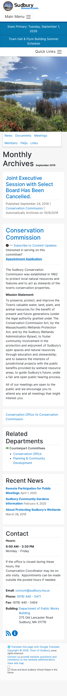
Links (34, 143)
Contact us (13, 656)
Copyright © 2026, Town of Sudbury (28, 650)
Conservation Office (27, 454)
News (8, 135)
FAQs (24, 143)
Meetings (40, 135)
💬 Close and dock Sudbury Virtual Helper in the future (32, 671)
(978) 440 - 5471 (29, 596)
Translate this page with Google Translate (33, 646)
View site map (15, 663)
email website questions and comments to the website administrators (32, 658)
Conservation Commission (24, 208)
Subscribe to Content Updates (35, 245)
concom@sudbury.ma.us (32, 590)
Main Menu (15, 16)
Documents (23, 135)
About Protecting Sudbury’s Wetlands (33, 509)
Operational (30, 693)
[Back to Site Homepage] (21, 6)
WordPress (24, 675)
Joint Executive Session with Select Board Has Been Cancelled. (29, 187)
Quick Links (46, 51)
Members (10, 143)
